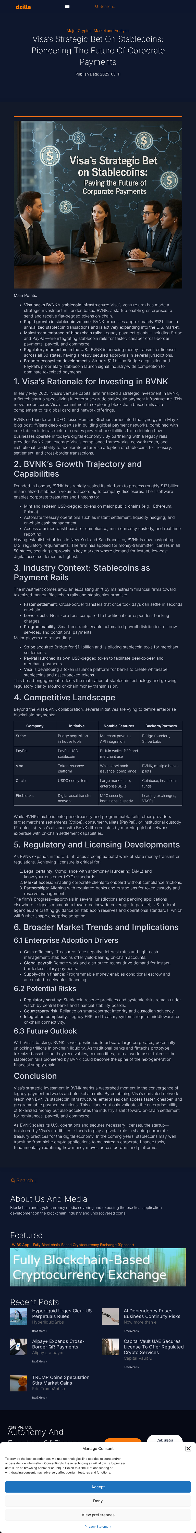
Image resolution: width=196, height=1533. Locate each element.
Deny (98, 1500)
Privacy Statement (98, 1526)
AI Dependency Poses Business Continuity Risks (153, 1313)
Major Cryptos (79, 30)
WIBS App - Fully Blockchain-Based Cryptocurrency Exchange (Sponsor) (73, 1244)
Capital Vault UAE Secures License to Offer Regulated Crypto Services (154, 1347)
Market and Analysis (112, 30)
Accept (98, 1486)
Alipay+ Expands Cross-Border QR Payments (58, 1344)
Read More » (39, 1331)
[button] (188, 1448)
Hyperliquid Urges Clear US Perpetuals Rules (62, 1313)
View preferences (98, 1514)
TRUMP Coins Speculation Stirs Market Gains (61, 1380)
